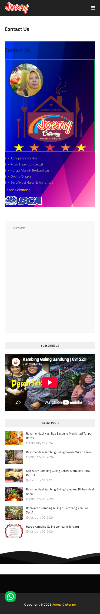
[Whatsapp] (10, 596)
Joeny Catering (64, 604)
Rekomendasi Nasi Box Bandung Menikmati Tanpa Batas (58, 435)
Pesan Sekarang (17, 190)
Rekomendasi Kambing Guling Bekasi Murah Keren (59, 452)
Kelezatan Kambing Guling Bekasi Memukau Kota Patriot (58, 473)
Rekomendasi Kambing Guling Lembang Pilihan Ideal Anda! (60, 491)
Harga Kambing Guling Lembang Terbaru (52, 526)
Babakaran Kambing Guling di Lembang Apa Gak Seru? (57, 510)
